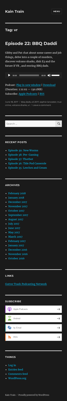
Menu (56, 11)
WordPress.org (17, 378)
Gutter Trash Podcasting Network (26, 284)
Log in (12, 365)
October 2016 (16, 258)
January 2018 (16, 197)
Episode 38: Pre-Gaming (23, 154)
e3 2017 (35, 102)
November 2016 (18, 254)
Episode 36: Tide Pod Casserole (27, 163)
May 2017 (14, 232)
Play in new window (28, 84)
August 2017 (15, 219)
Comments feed (18, 373)
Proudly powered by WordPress (33, 395)
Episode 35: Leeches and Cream (27, 167)
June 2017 (14, 228)
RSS (42, 93)
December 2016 (17, 249)
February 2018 (17, 193)
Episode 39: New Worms (23, 150)
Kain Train (14, 11)
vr (29, 105)
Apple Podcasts (28, 93)
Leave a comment (42, 105)
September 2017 (18, 215)
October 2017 (16, 210)
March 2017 (15, 236)
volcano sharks (19, 105)
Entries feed (15, 369)
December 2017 (17, 202)
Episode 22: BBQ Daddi (31, 43)
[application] (33, 75)
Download (49, 84)
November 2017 (17, 206)
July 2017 (13, 223)
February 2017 (17, 241)
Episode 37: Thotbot (20, 159)
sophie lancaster (48, 102)
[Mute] (49, 75)
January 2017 (16, 245)
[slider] (56, 75)
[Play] (9, 75)
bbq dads (26, 102)
